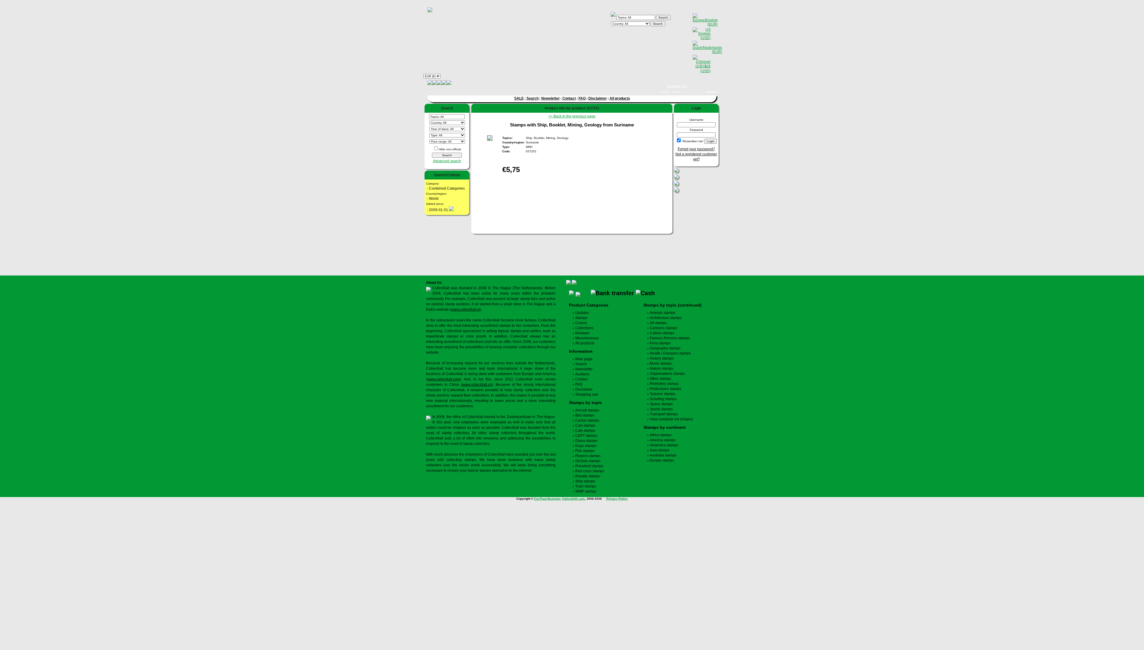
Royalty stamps (587, 476)
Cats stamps (585, 430)
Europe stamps (662, 460)
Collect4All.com (573, 498)
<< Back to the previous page (572, 116)
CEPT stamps (586, 436)
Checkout (711, 92)
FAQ (582, 98)
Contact (569, 98)
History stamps (662, 358)
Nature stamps (661, 368)
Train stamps (585, 486)
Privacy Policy (617, 498)
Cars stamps (585, 425)
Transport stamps (664, 414)
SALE (519, 98)
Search (532, 98)
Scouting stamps (663, 399)
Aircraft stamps (587, 410)
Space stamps (661, 404)
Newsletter (550, 98)
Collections (584, 328)
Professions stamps (665, 389)
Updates (582, 313)
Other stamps (660, 379)
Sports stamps (661, 409)
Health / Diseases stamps (670, 353)
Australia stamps (663, 455)
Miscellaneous (587, 338)
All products (620, 98)
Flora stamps (660, 343)
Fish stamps (585, 451)
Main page (584, 359)
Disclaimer (597, 98)
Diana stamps (586, 441)
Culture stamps (662, 333)
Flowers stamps (588, 456)
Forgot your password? (696, 149)
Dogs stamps (585, 446)
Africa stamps (661, 435)
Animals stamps (662, 313)
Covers (581, 323)
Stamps (581, 318)
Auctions (582, 374)
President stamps (589, 466)
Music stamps (661, 363)
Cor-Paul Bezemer (547, 498)
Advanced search (447, 161)
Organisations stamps (667, 374)
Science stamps (662, 394)
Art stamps (658, 323)
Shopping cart (586, 394)
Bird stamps (584, 415)
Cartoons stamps (663, 328)
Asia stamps (659, 450)
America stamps (663, 440)
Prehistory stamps (664, 384)
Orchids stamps (587, 461)
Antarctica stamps (664, 445)
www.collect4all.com (443, 379)
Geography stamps (665, 348)
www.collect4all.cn (477, 385)
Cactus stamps (587, 420)
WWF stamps (585, 491)
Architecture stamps (666, 318)
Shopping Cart (677, 86)
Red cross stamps (589, 471)
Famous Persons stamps (670, 338)
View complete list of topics (671, 419)
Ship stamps (585, 481)
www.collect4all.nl (465, 309)
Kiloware (582, 333)
